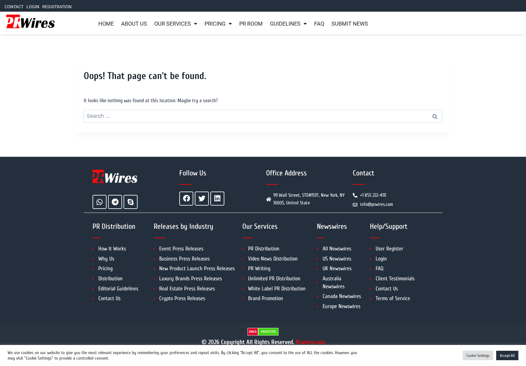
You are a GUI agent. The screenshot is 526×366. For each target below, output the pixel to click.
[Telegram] (115, 202)
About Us (134, 24)
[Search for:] (263, 116)
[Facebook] (186, 199)
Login (32, 6)
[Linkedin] (217, 199)
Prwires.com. (311, 342)
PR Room (251, 24)
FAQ (319, 24)
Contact (14, 6)
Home (106, 24)
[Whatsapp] (100, 202)
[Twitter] (202, 199)
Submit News (349, 24)
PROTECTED (268, 332)
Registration (57, 6)
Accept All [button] (507, 355)
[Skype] (131, 202)
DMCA (253, 332)
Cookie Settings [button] (477, 355)
